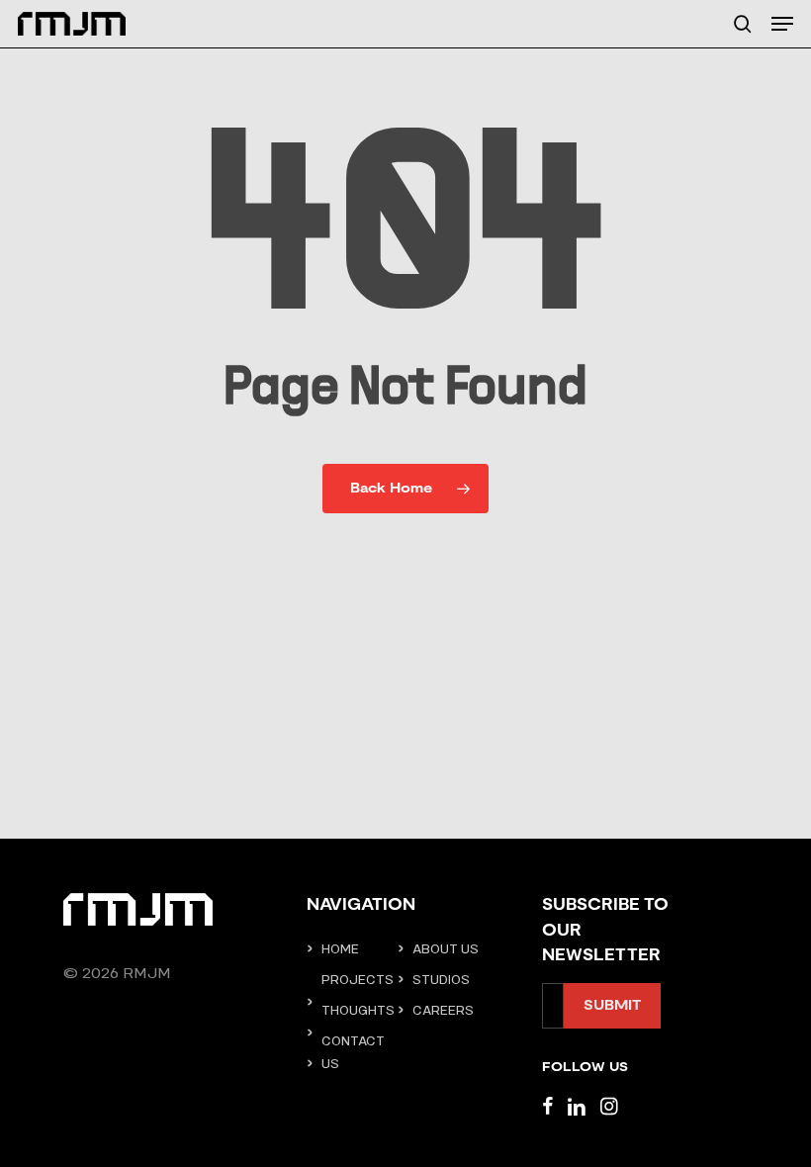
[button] (782, 24)
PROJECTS (357, 979)
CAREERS (443, 1010)
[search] (743, 24)
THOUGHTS (357, 1010)
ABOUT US (445, 949)
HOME (340, 949)
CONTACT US (353, 1052)
